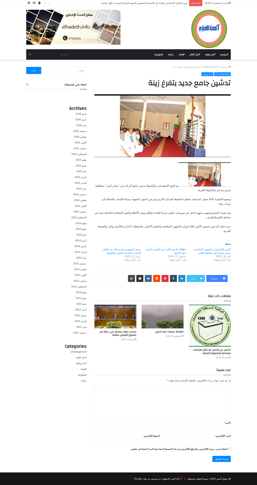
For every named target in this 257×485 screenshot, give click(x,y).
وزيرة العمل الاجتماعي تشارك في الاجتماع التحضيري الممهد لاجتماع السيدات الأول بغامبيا (144, 3)
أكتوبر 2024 (81, 205)
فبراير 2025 (81, 182)
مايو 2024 (81, 234)
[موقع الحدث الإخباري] (209, 27)
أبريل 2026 (81, 119)
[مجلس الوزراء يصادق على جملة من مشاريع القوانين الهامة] (115, 316)
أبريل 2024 (81, 240)
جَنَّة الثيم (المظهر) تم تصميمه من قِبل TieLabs (157, 478)
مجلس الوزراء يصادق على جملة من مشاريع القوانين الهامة (117, 333)
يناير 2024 (81, 257)
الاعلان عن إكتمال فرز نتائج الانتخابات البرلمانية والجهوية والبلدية (212, 351)
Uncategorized (210, 66)
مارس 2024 (80, 246)
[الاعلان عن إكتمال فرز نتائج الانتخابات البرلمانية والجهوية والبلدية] (210, 326)
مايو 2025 (81, 171)
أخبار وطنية (210, 54)
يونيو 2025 (81, 165)
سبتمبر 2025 (80, 148)
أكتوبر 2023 (81, 275)
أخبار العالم (195, 54)
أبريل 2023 (81, 309)
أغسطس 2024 (79, 217)
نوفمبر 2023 (80, 269)
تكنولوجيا (159, 54)
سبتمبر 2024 (80, 211)
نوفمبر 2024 (80, 200)
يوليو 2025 (81, 159)
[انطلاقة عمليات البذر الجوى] (163, 316)
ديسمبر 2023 (80, 263)
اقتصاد (182, 54)
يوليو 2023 (81, 292)
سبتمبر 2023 (80, 280)
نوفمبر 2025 (80, 136)
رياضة (171, 54)
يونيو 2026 (81, 113)
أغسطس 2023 (79, 286)
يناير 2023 (81, 326)
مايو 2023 (81, 303)
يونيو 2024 (81, 228)
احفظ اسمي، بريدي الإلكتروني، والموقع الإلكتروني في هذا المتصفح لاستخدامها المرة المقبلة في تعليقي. (179, 448)
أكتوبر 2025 (81, 142)
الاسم (227, 422)
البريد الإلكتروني (222, 435)
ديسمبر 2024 (80, 194)
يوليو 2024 (81, 223)
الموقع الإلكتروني (152, 435)
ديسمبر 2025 (80, 131)
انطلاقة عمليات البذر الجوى (169, 331)
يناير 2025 (81, 188)
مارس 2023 (80, 315)
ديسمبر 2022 (80, 332)
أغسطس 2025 (79, 154)
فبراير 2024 (81, 252)
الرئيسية (224, 54)
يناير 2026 (81, 125)
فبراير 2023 (81, 321)
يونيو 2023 (81, 298)
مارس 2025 (80, 177)
